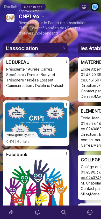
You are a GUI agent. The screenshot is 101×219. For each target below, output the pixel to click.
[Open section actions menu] (64, 47)
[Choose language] (84, 7)
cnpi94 (24, 11)
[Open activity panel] (37, 212)
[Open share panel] (11, 212)
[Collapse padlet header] (43, 16)
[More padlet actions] (90, 212)
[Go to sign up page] (95, 7)
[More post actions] (63, 63)
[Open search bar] (64, 212)
